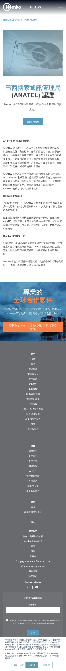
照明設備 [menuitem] (33, 403)
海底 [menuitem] (33, 423)
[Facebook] (35, 7)
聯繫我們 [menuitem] (33, 576)
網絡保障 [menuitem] (33, 465)
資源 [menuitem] (33, 501)
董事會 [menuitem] (33, 556)
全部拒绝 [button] (46, 664)
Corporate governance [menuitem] (33, 566)
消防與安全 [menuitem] (33, 373)
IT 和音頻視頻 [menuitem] (33, 393)
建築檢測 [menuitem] (33, 368)
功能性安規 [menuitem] (33, 485)
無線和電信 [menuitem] (33, 428)
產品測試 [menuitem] (33, 460)
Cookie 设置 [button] (19, 664)
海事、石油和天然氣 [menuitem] (33, 408)
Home (6, 20)
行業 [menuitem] (33, 353)
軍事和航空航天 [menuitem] (33, 418)
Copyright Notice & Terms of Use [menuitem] (33, 561)
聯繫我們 (33, 122)
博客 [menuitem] (33, 522)
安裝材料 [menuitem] (33, 383)
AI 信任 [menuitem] (33, 470)
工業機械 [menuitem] (33, 388)
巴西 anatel (30, 20)
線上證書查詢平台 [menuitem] (33, 511)
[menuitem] (33, 438)
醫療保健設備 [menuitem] (33, 413)
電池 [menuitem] (33, 363)
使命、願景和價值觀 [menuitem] (33, 536)
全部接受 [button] (31, 664)
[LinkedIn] (31, 7)
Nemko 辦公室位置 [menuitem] (33, 541)
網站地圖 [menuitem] (33, 571)
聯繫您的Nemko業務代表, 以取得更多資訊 (33, 327)
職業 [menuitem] (33, 551)
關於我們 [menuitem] (33, 530)
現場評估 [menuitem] (33, 480)
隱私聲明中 (28, 623)
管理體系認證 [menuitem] (33, 475)
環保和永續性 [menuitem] (33, 490)
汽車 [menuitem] (33, 358)
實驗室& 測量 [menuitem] (33, 398)
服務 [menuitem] (33, 445)
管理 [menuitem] (33, 546)
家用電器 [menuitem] (33, 378)
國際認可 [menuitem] (33, 450)
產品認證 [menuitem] (33, 455)
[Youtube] (39, 7)
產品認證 (17, 20)
